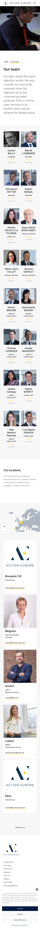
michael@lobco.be (11, 698)
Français (7, 872)
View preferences (20, 920)
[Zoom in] (4, 526)
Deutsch (7, 875)
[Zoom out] (4, 531)
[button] (37, 889)
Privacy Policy (15, 925)
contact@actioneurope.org (14, 588)
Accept (20, 909)
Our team (7, 865)
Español (7, 879)
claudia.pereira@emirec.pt (14, 753)
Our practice (9, 862)
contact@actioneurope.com (15, 643)
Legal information (11, 885)
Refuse (20, 914)
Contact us (20, 827)
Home (6, 62)
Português (8, 882)
